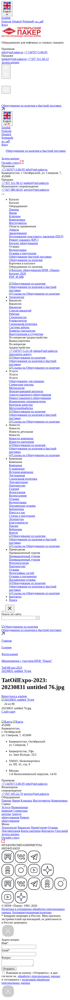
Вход (4, 24)
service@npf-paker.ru (36, 189)
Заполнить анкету (20, 354)
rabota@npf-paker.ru (45, 350)
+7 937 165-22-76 (12, 793)
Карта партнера (31, 830)
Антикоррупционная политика (32, 912)
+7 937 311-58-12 (38, 59)
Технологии (9, 827)
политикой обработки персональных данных (25, 981)
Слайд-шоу (8, 711)
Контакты (47, 830)
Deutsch (17, 21)
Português (28, 21)
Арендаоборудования (11, 815)
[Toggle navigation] (2, 194)
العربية (39, 21)
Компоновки (59, 800)
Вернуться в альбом (14, 696)
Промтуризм (39, 827)
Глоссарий (61, 830)
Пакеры (6, 800)
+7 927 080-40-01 (12, 189)
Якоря (16, 800)
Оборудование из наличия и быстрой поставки (36, 150)
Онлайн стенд (10, 162)
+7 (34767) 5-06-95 (35, 52)
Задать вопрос (10, 62)
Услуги (5, 807)
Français (6, 21)
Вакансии (24, 827)
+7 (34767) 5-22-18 (20, 350)
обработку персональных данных (39, 976)
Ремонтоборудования (15, 819)
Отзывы (53, 827)
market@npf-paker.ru (14, 59)
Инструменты (42, 800)
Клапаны (26, 800)
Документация (10, 830)
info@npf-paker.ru (12, 52)
